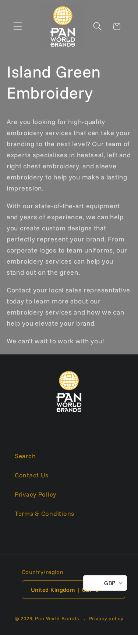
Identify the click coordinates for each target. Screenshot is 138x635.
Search (25, 456)
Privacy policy (106, 618)
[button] (18, 26)
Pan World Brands (57, 618)
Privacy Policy (35, 494)
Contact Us (32, 475)
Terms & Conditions (44, 513)
